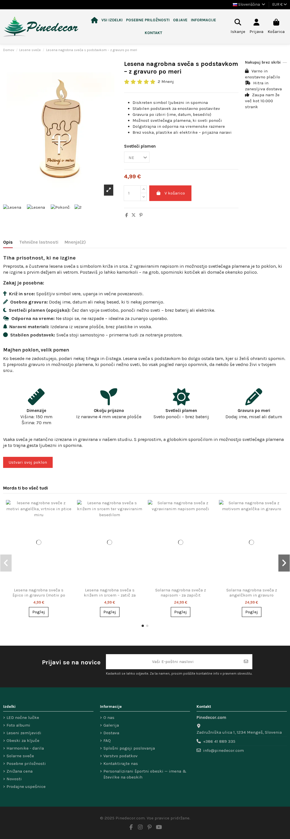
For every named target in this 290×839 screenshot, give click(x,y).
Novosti (14, 778)
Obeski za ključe (23, 740)
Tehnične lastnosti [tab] (38, 242)
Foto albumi (18, 725)
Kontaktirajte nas (120, 763)
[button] (112, 20)
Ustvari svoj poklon (28, 462)
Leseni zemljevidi (24, 732)
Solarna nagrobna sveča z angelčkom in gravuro (251, 592)
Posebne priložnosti (26, 763)
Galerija (111, 725)
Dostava (111, 732)
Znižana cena (20, 771)
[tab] (75, 243)
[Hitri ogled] (66, 509)
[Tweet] (133, 215)
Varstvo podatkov (120, 755)
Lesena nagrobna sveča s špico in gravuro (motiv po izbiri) (38, 595)
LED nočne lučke (23, 717)
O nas (108, 717)
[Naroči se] (246, 661)
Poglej (38, 611)
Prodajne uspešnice (26, 786)
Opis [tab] (8, 242)
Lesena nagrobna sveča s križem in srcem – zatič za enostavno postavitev (110, 595)
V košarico (175, 193)
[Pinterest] (140, 215)
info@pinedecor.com (223, 750)
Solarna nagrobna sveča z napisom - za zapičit (180, 592)
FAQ (107, 740)
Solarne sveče (20, 755)
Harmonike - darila (25, 748)
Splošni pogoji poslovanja (129, 748)
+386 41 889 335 (219, 741)
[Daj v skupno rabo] (126, 215)
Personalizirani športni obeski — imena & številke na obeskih (144, 774)
